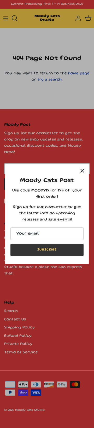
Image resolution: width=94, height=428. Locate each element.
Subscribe (46, 249)
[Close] (82, 170)
